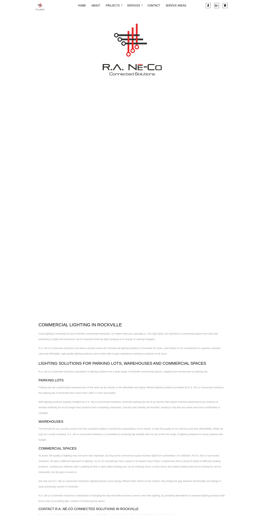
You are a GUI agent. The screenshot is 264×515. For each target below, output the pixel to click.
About (95, 5)
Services (133, 5)
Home (82, 5)
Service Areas (176, 5)
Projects (113, 5)
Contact (154, 5)
